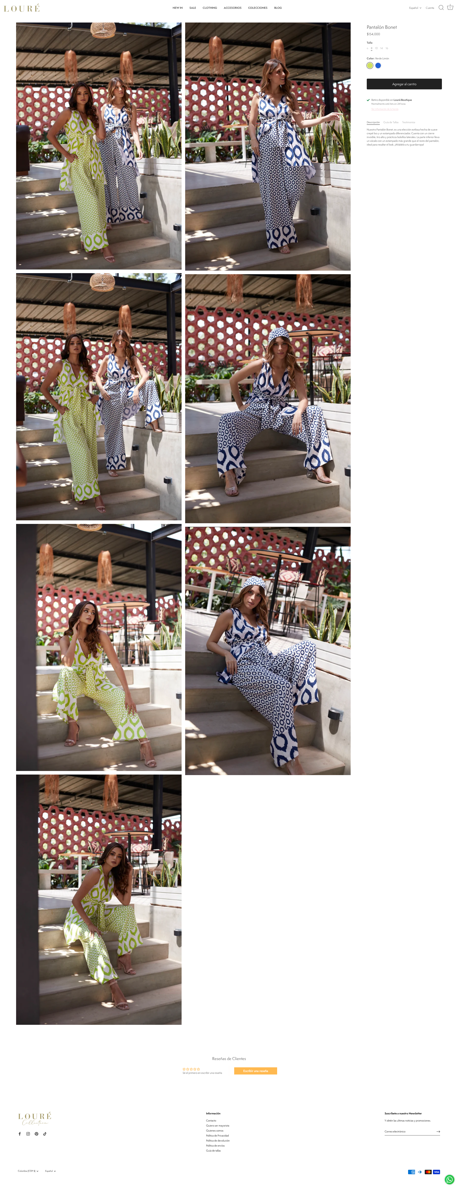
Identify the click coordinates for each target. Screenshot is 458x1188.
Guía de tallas (213, 1150)
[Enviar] (438, 1131)
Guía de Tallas (391, 122)
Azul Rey (378, 65)
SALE (192, 8)
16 (387, 48)
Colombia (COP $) (26, 1171)
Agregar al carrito (404, 84)
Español (413, 7)
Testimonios (408, 122)
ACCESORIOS (233, 8)
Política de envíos (215, 1145)
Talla (369, 43)
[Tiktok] (45, 1133)
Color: (378, 58)
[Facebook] (19, 1133)
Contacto (211, 1120)
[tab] (375, 122)
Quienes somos (214, 1130)
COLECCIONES (257, 8)
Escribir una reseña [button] (255, 1071)
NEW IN (178, 8)
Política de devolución (218, 1140)
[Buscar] (441, 8)
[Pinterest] (36, 1133)
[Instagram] (28, 1133)
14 (381, 48)
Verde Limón (370, 65)
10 (376, 48)
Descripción (373, 122)
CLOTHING (210, 8)
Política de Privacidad (217, 1135)
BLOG (278, 8)
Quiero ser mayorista (217, 1125)
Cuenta (430, 7)
